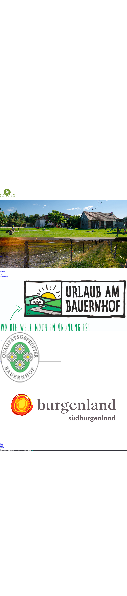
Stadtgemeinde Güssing (3, 277)
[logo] (7, 196)
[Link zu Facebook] (0, 436)
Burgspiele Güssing (3, 269)
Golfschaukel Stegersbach (4, 276)
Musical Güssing (2, 271)
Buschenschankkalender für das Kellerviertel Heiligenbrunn (8, 273)
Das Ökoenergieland (3, 274)
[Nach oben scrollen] (0, 449)
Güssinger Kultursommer (3, 268)
